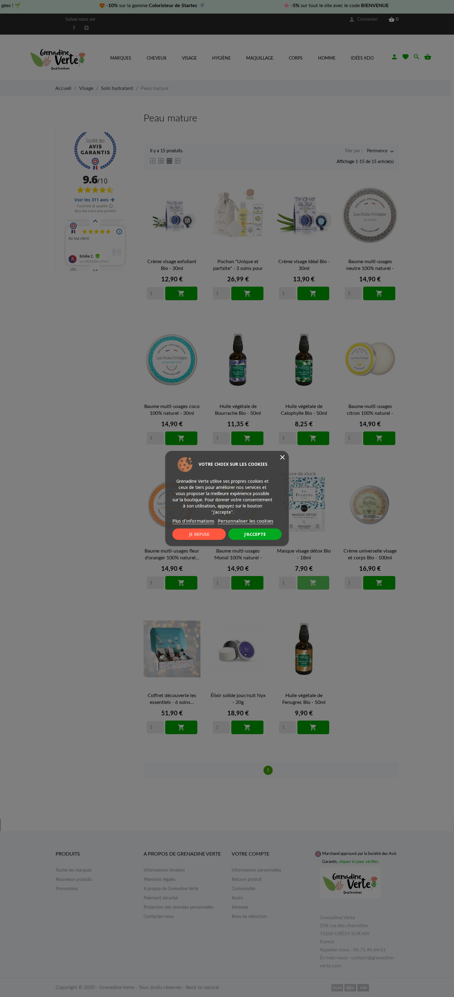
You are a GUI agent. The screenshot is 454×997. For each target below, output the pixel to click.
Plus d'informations (193, 521)
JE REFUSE (199, 534)
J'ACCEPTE (255, 534)
